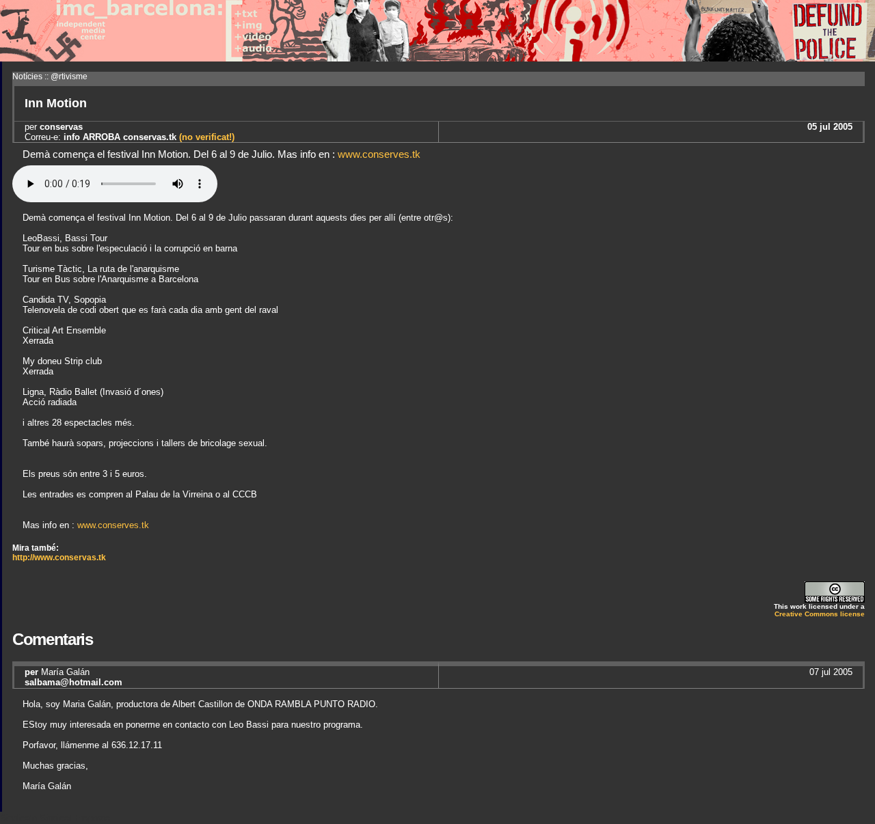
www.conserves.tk (379, 154)
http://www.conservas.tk (59, 557)
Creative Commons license (820, 614)
